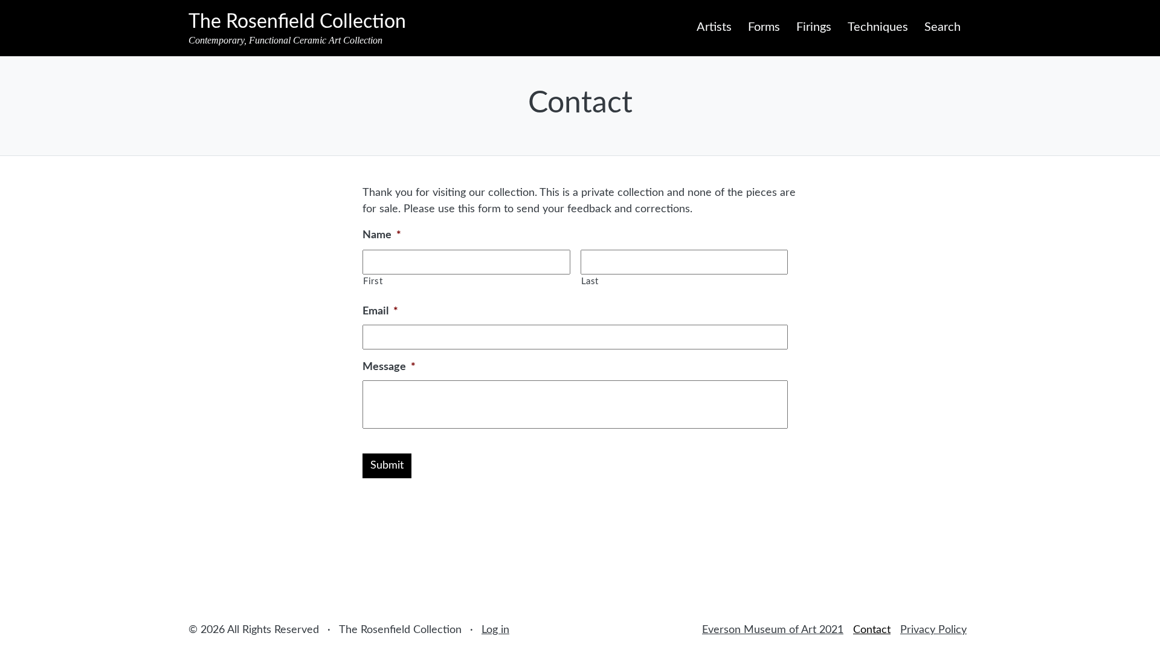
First (372, 281)
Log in (495, 630)
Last (590, 281)
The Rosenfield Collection (297, 21)
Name (381, 235)
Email (380, 311)
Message (389, 367)
